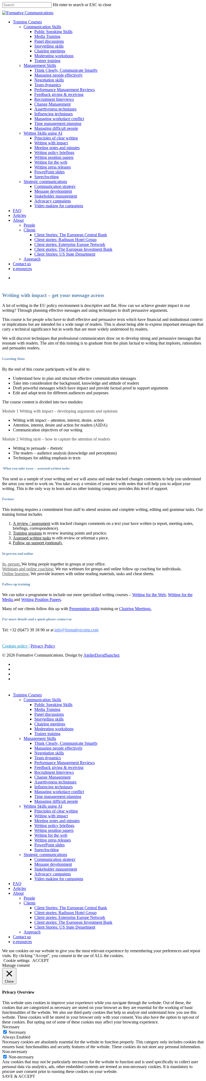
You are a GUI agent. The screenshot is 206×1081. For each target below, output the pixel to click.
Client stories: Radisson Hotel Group (65, 239)
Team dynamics (47, 85)
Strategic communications (45, 181)
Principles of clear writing (56, 138)
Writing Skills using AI (43, 133)
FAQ (17, 210)
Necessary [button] (11, 1027)
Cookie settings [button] (16, 960)
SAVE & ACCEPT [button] (18, 1076)
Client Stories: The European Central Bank (70, 234)
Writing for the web (50, 162)
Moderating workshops (53, 55)
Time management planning (57, 123)
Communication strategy (55, 186)
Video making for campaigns (58, 205)
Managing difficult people (56, 128)
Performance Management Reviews (64, 89)
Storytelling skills (49, 46)
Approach (32, 259)
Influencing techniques (53, 114)
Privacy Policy (43, 646)
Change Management (52, 104)
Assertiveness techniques (55, 109)
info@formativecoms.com (76, 630)
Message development (53, 191)
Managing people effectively (58, 75)
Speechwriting (46, 176)
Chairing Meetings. (135, 608)
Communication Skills (42, 26)
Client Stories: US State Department (64, 254)
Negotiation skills (49, 80)
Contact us (22, 264)
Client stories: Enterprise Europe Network (69, 244)
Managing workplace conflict (59, 118)
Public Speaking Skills (53, 31)
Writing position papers (53, 157)
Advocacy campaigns (52, 201)
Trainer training (47, 60)
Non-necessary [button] (14, 1051)
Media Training (47, 36)
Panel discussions (49, 41)
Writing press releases (52, 167)
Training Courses (27, 22)
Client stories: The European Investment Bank (73, 249)
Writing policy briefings (54, 152)
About (18, 220)
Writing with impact (51, 143)
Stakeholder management (55, 196)
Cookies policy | (16, 646)
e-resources (22, 268)
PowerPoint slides (49, 172)
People (29, 225)
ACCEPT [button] (40, 960)
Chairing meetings (49, 51)
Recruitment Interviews (54, 99)
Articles (19, 215)
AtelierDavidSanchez (101, 655)
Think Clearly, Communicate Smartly (66, 70)
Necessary (17, 1032)
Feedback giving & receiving (58, 94)
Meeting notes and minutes (57, 147)
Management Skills (40, 65)
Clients (29, 230)
